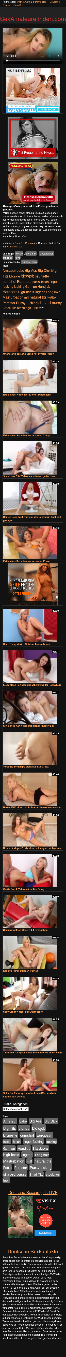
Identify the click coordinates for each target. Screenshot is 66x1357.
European (25, 281)
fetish (45, 281)
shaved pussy (50, 302)
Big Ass (31, 270)
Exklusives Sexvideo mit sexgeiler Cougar (27, 435)
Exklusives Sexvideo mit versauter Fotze (26, 561)
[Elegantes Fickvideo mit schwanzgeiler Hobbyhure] (32, 665)
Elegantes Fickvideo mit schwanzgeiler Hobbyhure (32, 684)
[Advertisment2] (33, 183)
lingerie (40, 291)
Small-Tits (9, 307)
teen (35, 307)
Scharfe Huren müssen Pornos (20, 970)
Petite (51, 297)
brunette (42, 276)
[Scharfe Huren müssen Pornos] (32, 951)
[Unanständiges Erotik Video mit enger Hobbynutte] (32, 828)
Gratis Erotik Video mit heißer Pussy (24, 889)
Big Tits (9, 1128)
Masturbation (47, 253)
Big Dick (44, 270)
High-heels (26, 291)
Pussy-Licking (27, 302)
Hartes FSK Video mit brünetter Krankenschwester (32, 807)
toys (17, 257)
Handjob (44, 286)
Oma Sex (18, 5)
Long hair (31, 253)
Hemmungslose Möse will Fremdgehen (25, 930)
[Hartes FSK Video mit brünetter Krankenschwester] (32, 788)
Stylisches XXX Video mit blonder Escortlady (28, 725)
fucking (19, 286)
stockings (24, 307)
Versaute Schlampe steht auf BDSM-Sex (26, 766)
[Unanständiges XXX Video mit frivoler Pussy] (32, 334)
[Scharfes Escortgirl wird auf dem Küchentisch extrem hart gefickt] (32, 1073)
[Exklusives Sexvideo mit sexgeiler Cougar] (32, 416)
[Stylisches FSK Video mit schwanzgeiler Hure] (32, 456)
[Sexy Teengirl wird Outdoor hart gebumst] (32, 624)
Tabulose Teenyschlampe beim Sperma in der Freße (32, 1052)
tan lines (7, 257)
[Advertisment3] (33, 584)
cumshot (9, 281)
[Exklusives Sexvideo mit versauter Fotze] (32, 541)
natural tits (38, 297)
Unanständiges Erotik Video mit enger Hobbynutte (32, 848)
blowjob (27, 276)
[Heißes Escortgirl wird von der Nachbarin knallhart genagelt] (32, 497)
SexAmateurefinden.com (33, 18)
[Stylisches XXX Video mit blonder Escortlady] (32, 706)
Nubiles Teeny (29, 262)
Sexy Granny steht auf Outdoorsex (23, 1011)
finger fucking (33, 1141)
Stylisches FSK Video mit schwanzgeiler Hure (29, 476)
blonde (19, 253)
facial (36, 281)
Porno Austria (24, 1)
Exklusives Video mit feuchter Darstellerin (27, 394)
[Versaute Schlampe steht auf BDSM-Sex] (32, 747)
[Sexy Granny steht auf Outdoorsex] (32, 992)
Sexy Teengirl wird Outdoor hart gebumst (27, 644)
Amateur (9, 270)
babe (20, 270)
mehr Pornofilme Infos (14, 236)
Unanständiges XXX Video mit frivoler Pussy (28, 353)
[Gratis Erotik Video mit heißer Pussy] (32, 869)
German (31, 286)
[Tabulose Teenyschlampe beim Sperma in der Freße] (32, 1033)
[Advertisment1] (33, 138)
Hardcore (10, 291)
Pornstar (9, 302)
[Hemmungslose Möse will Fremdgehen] (32, 910)
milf (26, 297)
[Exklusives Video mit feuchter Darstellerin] (32, 375)
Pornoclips (40, 1)
